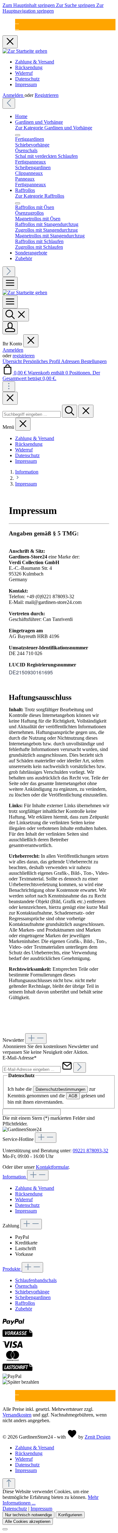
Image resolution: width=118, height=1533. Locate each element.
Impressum (26, 84)
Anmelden (14, 95)
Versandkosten (17, 1414)
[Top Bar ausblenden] (10, 41)
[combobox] (32, 414)
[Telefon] (17, 27)
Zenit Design (97, 1437)
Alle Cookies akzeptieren (27, 1521)
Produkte (12, 1269)
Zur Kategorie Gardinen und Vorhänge (53, 127)
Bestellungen (94, 361)
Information (15, 1176)
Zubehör (23, 1308)
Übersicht (13, 361)
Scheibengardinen (33, 1297)
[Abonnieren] (79, 1067)
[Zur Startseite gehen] (25, 51)
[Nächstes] (9, 271)
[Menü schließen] (17, 135)
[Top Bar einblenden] (9, 386)
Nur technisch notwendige (28, 1514)
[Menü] (10, 283)
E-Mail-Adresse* (20, 1057)
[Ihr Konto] (10, 327)
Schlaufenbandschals (36, 1280)
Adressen (71, 361)
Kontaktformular (52, 1167)
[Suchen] (16, 314)
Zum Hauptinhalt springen (29, 5)
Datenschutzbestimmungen (60, 1089)
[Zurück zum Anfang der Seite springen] (9, 1483)
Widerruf (24, 73)
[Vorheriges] (9, 103)
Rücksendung (28, 67)
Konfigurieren (70, 1514)
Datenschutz (27, 78)
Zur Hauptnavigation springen (53, 8)
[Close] (10, 398)
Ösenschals (26, 1286)
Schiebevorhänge (32, 1291)
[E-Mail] (17, 21)
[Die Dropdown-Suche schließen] (85, 411)
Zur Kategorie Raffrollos (39, 196)
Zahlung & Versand (34, 61)
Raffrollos (25, 1303)
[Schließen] (5, 1529)
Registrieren (47, 95)
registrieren (24, 355)
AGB (73, 1096)
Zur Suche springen (76, 5)
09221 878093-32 (90, 1150)
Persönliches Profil (42, 361)
